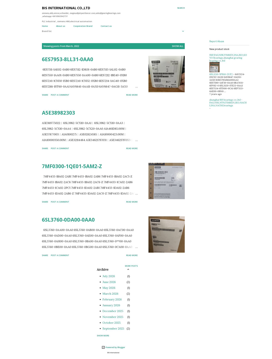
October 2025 (112, 322)
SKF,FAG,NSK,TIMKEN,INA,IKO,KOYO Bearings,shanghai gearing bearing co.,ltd (228, 57)
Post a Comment (60, 94)
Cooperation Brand (82, 26)
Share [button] (45, 94)
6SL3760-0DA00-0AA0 (68, 219)
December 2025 (113, 311)
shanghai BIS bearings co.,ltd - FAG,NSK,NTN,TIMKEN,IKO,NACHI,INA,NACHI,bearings (228, 102)
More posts (131, 266)
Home (45, 26)
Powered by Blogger (115, 347)
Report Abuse (216, 41)
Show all (177, 46)
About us (60, 26)
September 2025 (113, 328)
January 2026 (111, 305)
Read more (132, 94)
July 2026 (109, 276)
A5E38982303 (58, 112)
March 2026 (110, 293)
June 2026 (109, 282)
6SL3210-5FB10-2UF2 (221, 74)
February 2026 (112, 299)
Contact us (106, 26)
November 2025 (113, 317)
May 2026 (109, 287)
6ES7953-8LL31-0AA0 (67, 59)
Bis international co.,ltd (66, 8)
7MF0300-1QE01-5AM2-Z (72, 166)
